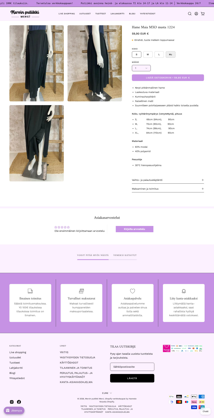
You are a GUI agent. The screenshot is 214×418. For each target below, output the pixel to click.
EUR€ (105, 393)
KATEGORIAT (15, 346)
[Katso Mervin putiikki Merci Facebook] (19, 402)
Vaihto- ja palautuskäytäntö (147, 180)
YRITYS (64, 352)
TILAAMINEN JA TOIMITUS (76, 367)
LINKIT (63, 346)
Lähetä (132, 378)
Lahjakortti (16, 367)
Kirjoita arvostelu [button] (134, 229)
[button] (189, 13)
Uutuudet (15, 357)
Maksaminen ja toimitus (145, 189)
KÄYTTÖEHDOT (69, 362)
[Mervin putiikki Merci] (25, 13)
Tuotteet (14, 362)
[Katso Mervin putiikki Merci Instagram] (11, 402)
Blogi (12, 373)
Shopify (110, 402)
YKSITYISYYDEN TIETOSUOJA (77, 357)
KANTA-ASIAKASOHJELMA (76, 382)
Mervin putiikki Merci (94, 399)
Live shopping (17, 352)
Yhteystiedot (17, 378)
